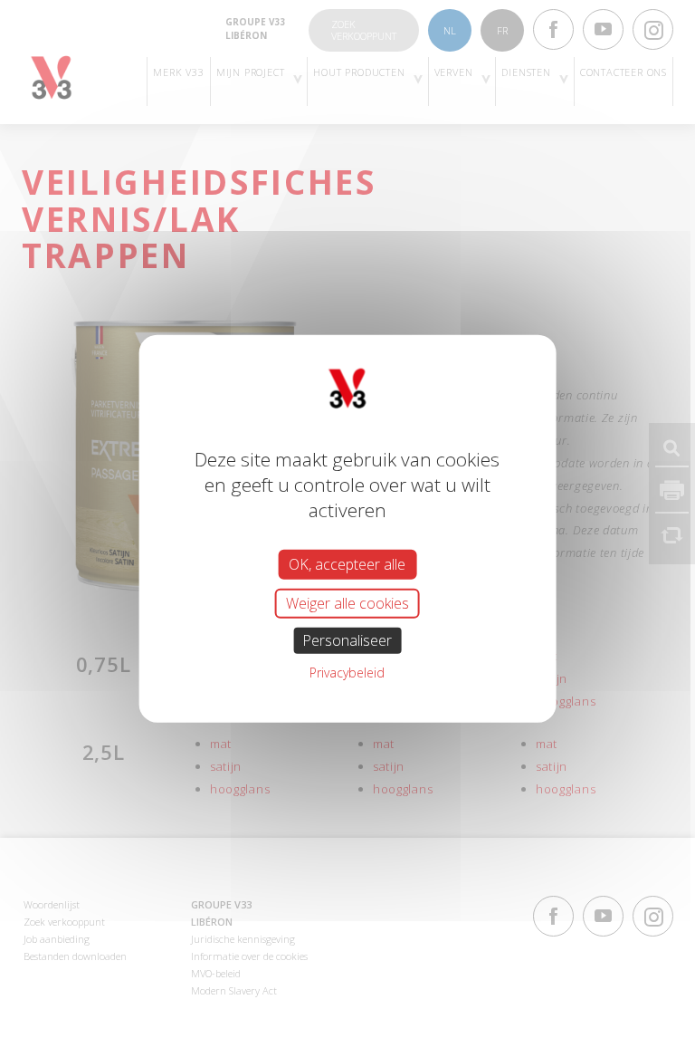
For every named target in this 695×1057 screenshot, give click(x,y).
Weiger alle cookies (347, 602)
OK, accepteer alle (347, 563)
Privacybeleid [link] (347, 672)
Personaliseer (347, 640)
